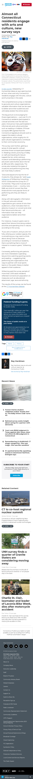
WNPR (11, 657)
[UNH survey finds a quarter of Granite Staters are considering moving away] (16, 541)
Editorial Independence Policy (12, 750)
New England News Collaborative (18, 348)
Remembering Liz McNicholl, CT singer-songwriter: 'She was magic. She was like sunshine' (18, 443)
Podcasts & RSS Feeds (10, 704)
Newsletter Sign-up (9, 700)
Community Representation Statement (15, 711)
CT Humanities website (15, 286)
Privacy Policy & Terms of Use (12, 729)
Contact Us (6, 690)
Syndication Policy (8, 747)
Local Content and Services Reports (14, 757)
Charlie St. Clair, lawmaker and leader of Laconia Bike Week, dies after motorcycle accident (16, 603)
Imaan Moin (5, 567)
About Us (6, 662)
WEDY (17, 655)
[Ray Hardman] (5, 364)
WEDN (9, 655)
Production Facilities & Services (12, 754)
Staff (4, 672)
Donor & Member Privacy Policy (12, 726)
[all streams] (31, 777)
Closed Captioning (8, 740)
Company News (8, 665)
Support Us (6, 693)
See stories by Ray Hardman (20, 371)
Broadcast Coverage (9, 736)
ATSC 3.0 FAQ (17, 658)
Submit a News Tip (8, 697)
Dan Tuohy (5, 613)
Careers (5, 686)
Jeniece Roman (6, 516)
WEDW (13, 655)
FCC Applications (8, 743)
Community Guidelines (10, 714)
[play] (3, 777)
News (10, 343)
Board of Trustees (8, 676)
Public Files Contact (8, 658)
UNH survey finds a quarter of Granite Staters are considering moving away (15, 557)
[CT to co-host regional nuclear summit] (16, 498)
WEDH (5, 655)
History (19, 343)
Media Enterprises (8, 683)
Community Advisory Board (11, 679)
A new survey (7, 89)
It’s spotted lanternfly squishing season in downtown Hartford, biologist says (18, 453)
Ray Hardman (7, 37)
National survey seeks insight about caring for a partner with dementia (17, 423)
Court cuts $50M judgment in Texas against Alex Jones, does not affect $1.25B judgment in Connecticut (17, 433)
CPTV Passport (7, 718)
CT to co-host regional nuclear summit (16, 511)
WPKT (15, 657)
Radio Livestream (8, 707)
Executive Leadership (9, 669)
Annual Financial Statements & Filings (14, 733)
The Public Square (8, 761)
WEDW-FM (6, 657)
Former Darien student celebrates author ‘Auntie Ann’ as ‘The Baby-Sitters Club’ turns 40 (17, 412)
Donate (27, 4)
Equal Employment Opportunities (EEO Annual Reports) (15, 722)
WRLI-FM (20, 657)
